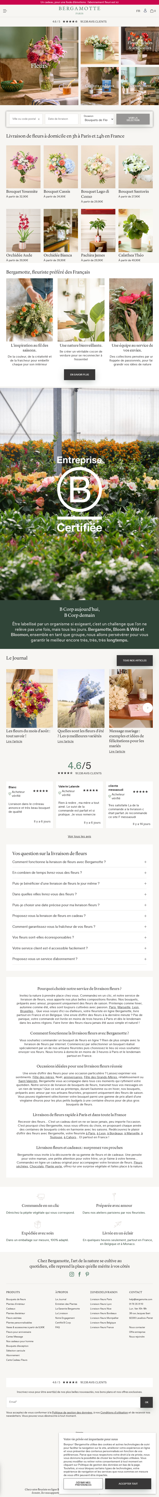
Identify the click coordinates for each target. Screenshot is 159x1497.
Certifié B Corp (63, 1323)
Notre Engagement (65, 1318)
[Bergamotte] (79, 11)
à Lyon (101, 1133)
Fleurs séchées (14, 1318)
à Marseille (132, 1133)
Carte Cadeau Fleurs (16, 1360)
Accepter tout (128, 1484)
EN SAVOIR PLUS (79, 375)
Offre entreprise (137, 1332)
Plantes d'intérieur (15, 1304)
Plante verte (53, 1166)
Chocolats (37, 1166)
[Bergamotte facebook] (79, 1274)
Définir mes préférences (83, 1483)
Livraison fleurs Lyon (101, 1304)
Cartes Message (14, 1337)
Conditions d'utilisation (114, 1412)
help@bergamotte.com (140, 1299)
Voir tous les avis (79, 836)
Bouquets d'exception (17, 1346)
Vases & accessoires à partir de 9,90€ (25, 1327)
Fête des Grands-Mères (100, 1077)
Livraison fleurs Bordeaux (103, 1313)
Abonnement (13, 1355)
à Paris (90, 1133)
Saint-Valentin (27, 1080)
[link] (145, 11)
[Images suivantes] (148, 708)
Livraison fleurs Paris (101, 1299)
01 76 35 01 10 (136, 1304)
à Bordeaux (115, 1133)
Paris (112, 1007)
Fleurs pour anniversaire (18, 1332)
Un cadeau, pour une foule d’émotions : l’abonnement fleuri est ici (79, 2)
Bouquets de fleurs (16, 1299)
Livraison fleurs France (102, 1327)
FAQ (57, 1327)
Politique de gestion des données (72, 1412)
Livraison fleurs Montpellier (104, 1318)
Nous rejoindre (136, 1337)
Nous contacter (137, 1327)
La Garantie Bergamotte (67, 1309)
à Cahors (70, 1137)
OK (146, 1402)
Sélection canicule (15, 1350)
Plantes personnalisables (19, 1323)
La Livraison (61, 1313)
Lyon (135, 1007)
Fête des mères (43, 1077)
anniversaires (73, 1077)
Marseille (124, 1007)
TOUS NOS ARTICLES (135, 660)
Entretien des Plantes (66, 1304)
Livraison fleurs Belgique (103, 1323)
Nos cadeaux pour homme (19, 1341)
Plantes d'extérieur (15, 1313)
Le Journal (60, 1299)
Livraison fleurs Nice (100, 1309)
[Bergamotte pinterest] (87, 1274)
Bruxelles (26, 1011)
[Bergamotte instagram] (71, 1274)
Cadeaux (10, 1309)
